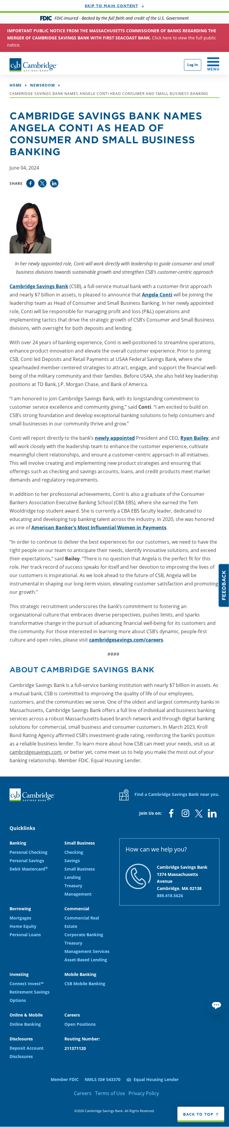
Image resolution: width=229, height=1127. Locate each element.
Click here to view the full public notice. (111, 38)
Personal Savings (27, 860)
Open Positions (80, 1024)
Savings (72, 860)
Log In (192, 64)
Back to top (198, 1114)
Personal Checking (28, 852)
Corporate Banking (83, 934)
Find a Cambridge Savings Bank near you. (176, 794)
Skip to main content (111, 5)
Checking (73, 852)
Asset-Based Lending (85, 960)
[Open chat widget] (216, 1004)
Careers (83, 1093)
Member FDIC (65, 1079)
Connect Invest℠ (27, 983)
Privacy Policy (144, 1093)
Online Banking (25, 1024)
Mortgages (20, 918)
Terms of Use (110, 1093)
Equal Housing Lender (156, 1079)
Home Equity (23, 926)
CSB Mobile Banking (84, 983)
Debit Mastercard (29, 869)
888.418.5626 (170, 895)
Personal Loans (25, 934)
